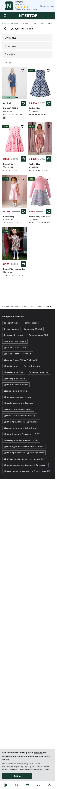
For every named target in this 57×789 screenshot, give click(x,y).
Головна (5, 23)
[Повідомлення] (49, 16)
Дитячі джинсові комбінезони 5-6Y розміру (25, 465)
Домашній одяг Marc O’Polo (17, 354)
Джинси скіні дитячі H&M (16, 391)
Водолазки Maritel (33, 329)
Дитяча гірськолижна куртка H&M (21, 422)
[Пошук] (5, 16)
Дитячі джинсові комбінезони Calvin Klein (24, 459)
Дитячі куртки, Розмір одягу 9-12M (21, 440)
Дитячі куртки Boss (13, 372)
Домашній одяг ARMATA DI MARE (20, 360)
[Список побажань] (38, 785)
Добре (17, 776)
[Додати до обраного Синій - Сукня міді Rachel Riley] (48, 71)
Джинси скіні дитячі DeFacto (18, 409)
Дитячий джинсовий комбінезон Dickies (24, 446)
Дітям (34, 23)
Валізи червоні (32, 323)
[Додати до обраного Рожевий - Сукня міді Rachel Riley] (23, 126)
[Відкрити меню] (16, 785)
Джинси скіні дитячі (38, 372)
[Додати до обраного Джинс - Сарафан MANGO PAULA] (23, 71)
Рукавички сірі (11, 329)
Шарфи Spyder (11, 323)
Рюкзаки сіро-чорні (13, 335)
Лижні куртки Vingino (15, 341)
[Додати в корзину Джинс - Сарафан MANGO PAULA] (23, 103)
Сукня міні (10, 46)
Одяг (42, 23)
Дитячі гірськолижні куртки (17, 397)
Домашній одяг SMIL (39, 335)
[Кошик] (27, 785)
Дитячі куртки (11, 366)
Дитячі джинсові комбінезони (18, 403)
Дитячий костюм (32, 366)
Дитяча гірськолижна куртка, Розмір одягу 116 (27, 471)
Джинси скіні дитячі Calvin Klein (20, 428)
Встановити (47, 6)
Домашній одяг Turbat (15, 347)
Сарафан (10, 54)
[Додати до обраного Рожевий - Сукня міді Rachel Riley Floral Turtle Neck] (48, 179)
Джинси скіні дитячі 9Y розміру (19, 416)
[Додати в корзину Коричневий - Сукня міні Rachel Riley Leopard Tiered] (23, 264)
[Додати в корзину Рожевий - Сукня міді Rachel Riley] (23, 159)
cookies (38, 752)
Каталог (25, 23)
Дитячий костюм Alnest (16, 385)
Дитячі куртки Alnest (14, 378)
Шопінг (15, 23)
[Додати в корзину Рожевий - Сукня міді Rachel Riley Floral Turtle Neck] (48, 211)
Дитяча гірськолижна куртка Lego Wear (24, 453)
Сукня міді (10, 38)
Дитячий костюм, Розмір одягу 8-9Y (21, 434)
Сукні (39, 306)
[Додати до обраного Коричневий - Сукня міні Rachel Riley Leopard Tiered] (23, 231)
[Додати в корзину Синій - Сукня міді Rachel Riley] (48, 103)
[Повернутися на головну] (27, 15)
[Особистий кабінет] (49, 785)
